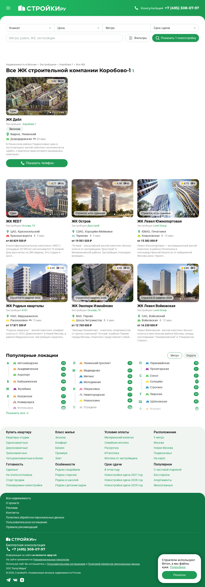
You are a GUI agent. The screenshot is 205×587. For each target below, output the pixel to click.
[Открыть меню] (8, 8)
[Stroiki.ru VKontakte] (15, 581)
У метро (159, 437)
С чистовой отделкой (167, 469)
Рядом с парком (65, 474)
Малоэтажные (163, 485)
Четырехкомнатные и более (24, 458)
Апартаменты (163, 480)
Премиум (61, 453)
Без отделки (162, 474)
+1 (62, 112)
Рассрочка (112, 447)
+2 (62, 214)
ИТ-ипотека (112, 453)
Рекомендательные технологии (51, 559)
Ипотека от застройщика (121, 458)
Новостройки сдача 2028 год (124, 480)
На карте (159, 458)
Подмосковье (163, 453)
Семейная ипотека (117, 442)
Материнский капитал (119, 437)
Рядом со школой (66, 480)
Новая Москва (163, 447)
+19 (127, 214)
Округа (191, 355)
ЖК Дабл (13, 120)
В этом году (112, 469)
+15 (193, 299)
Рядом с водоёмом (67, 469)
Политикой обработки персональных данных (114, 564)
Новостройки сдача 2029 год (124, 485)
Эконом (60, 437)
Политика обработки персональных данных (35, 517)
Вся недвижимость (18, 498)
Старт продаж (15, 480)
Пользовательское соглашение (26, 522)
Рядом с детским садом (70, 485)
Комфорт (61, 442)
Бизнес (59, 447)
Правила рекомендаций (21, 527)
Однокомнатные (17, 442)
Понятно (179, 575)
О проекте (12, 503)
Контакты (12, 512)
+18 (193, 214)
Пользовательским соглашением (66, 564)
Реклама (12, 507)
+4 (62, 299)
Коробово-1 (29, 124)
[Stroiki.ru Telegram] (8, 581)
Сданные (12, 469)
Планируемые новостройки (24, 485)
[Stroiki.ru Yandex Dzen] (22, 581)
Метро (175, 355)
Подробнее (178, 567)
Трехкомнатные (16, 453)
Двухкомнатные (17, 447)
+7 (128, 299)
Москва (159, 442)
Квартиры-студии (17, 437)
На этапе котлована (19, 474)
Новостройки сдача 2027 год (124, 474)
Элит (58, 458)
